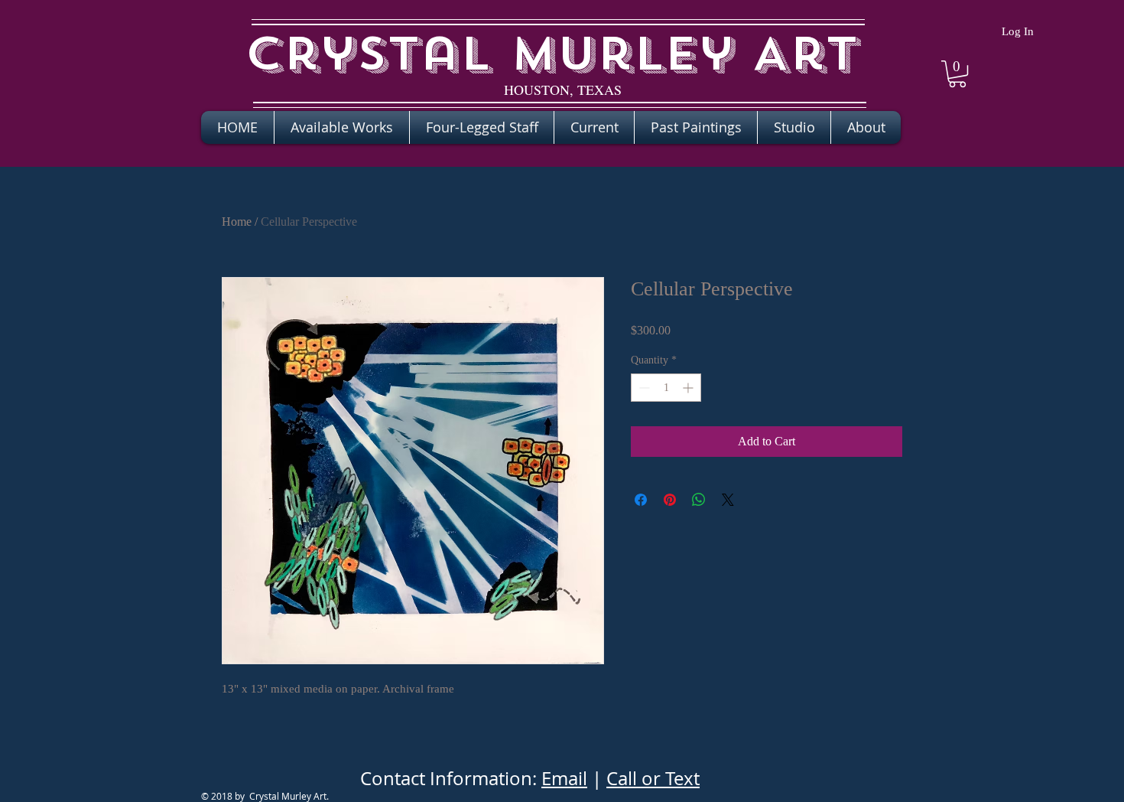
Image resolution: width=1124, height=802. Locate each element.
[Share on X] (728, 500)
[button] (957, 73)
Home (237, 221)
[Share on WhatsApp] (699, 500)
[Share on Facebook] (641, 500)
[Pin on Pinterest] (670, 500)
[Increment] (689, 387)
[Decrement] (642, 387)
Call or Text (653, 778)
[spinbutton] (666, 387)
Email (564, 778)
